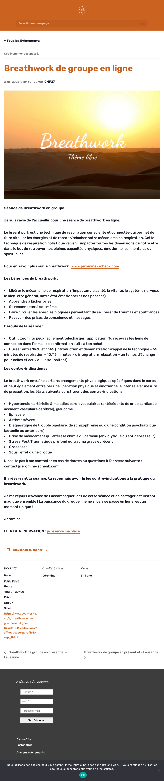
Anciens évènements (30, 752)
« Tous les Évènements (22, 41)
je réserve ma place (63, 531)
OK (83, 775)
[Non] (159, 770)
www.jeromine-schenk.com (95, 266)
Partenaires (24, 745)
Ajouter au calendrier (27, 550)
